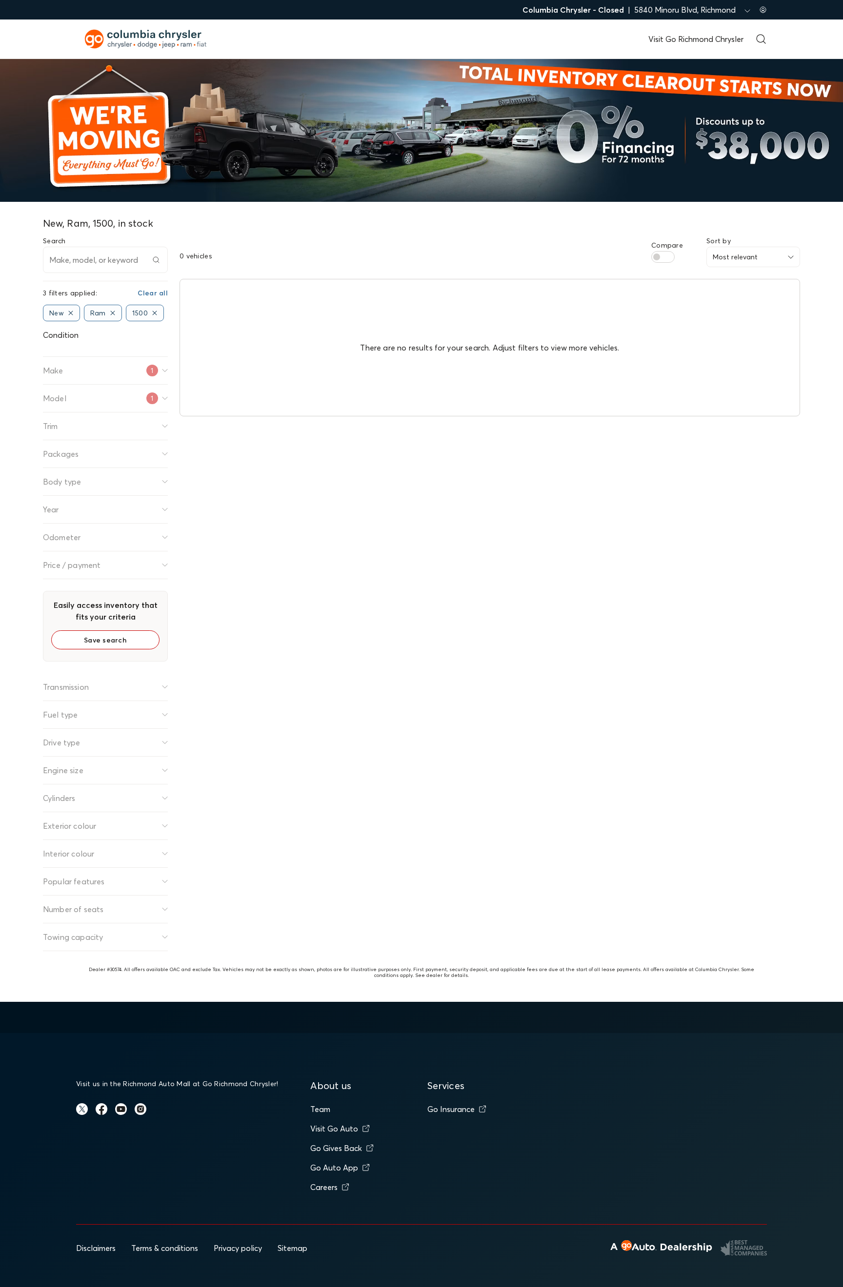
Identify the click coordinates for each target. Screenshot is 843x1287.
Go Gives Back (336, 1148)
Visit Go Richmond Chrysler (695, 39)
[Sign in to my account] (763, 10)
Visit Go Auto (334, 1128)
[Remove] (71, 313)
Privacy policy (238, 1248)
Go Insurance (451, 1109)
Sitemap (292, 1248)
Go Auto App (334, 1167)
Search (54, 241)
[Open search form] (761, 39)
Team (320, 1109)
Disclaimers (96, 1248)
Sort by (718, 241)
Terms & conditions (164, 1248)
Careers (324, 1187)
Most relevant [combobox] (735, 257)
